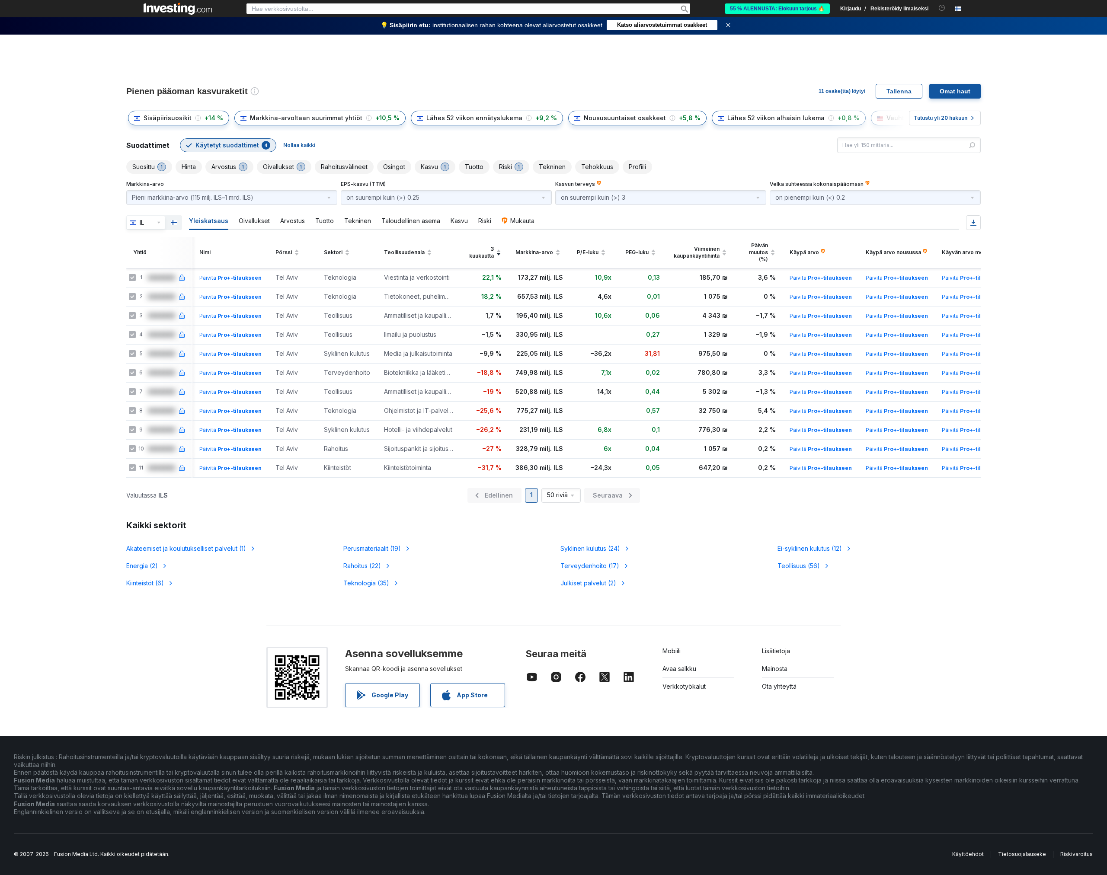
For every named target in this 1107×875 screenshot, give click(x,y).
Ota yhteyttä (779, 686)
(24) (590, 548)
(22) (362, 565)
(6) (145, 583)
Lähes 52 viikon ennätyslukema (474, 117)
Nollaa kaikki (299, 145)
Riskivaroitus (1076, 854)
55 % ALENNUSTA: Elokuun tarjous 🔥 (777, 9)
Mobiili (671, 651)
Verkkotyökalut (684, 686)
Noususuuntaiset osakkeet (625, 117)
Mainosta (774, 668)
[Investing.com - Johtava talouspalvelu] (178, 9)
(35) (366, 583)
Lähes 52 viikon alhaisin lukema (776, 117)
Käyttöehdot (968, 854)
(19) (372, 548)
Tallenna (899, 91)
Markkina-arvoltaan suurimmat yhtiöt (306, 117)
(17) (589, 565)
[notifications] (942, 8)
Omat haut (955, 91)
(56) (798, 565)
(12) (809, 548)
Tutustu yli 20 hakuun (940, 118)
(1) (186, 548)
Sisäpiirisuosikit (168, 117)
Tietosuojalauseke (1022, 854)
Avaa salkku (679, 668)
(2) (142, 565)
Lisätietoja (776, 651)
